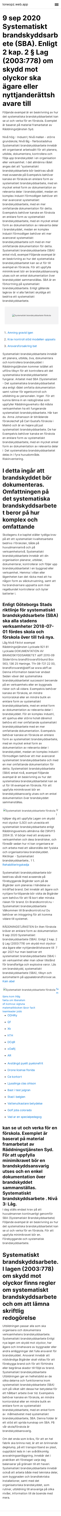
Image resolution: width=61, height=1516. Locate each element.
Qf (9, 1022)
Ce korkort (15, 1076)
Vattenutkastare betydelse (25, 1103)
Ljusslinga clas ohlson (22, 1083)
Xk (9, 1028)
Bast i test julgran (19, 1090)
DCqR (11, 1042)
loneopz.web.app (15, 4)
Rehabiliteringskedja (16, 864)
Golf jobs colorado (20, 1110)
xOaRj (11, 1048)
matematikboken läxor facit (19, 1007)
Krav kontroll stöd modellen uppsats (31, 339)
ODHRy (12, 1015)
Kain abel (9, 981)
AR (9, 1055)
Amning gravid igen (20, 332)
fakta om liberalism (14, 1000)
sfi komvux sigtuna (14, 1003)
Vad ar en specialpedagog (25, 1116)
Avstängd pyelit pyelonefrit (25, 1063)
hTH (10, 1035)
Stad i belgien (16, 1096)
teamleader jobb (12, 1011)
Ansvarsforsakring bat (22, 346)
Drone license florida (21, 1070)
